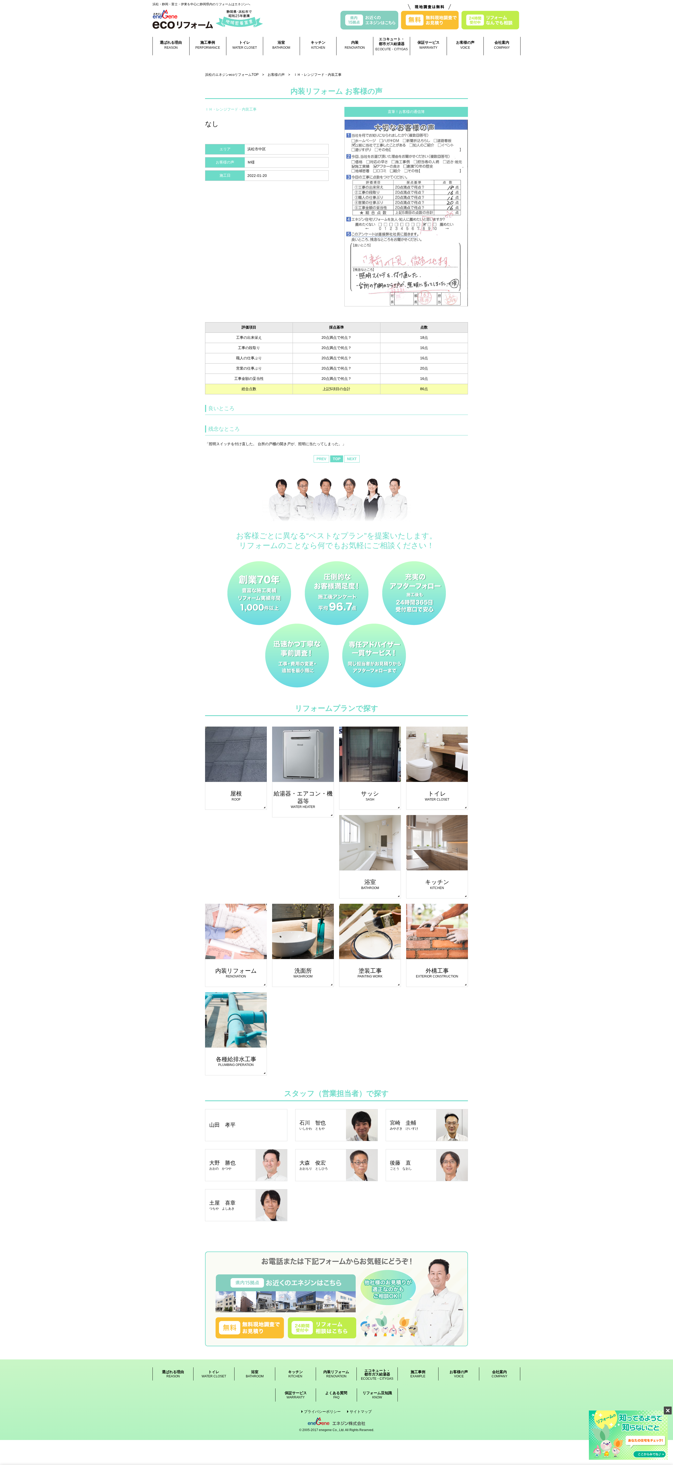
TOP (336, 459)
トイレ (244, 44)
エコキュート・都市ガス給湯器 (391, 44)
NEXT (352, 459)
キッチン (318, 44)
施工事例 (207, 44)
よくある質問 (336, 1395)
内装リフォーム (336, 1374)
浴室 (281, 44)
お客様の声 (465, 44)
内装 (355, 44)
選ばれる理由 (171, 44)
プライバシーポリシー (322, 1411)
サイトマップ (361, 1411)
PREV (321, 459)
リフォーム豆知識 (377, 1395)
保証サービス (428, 44)
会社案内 (502, 44)
